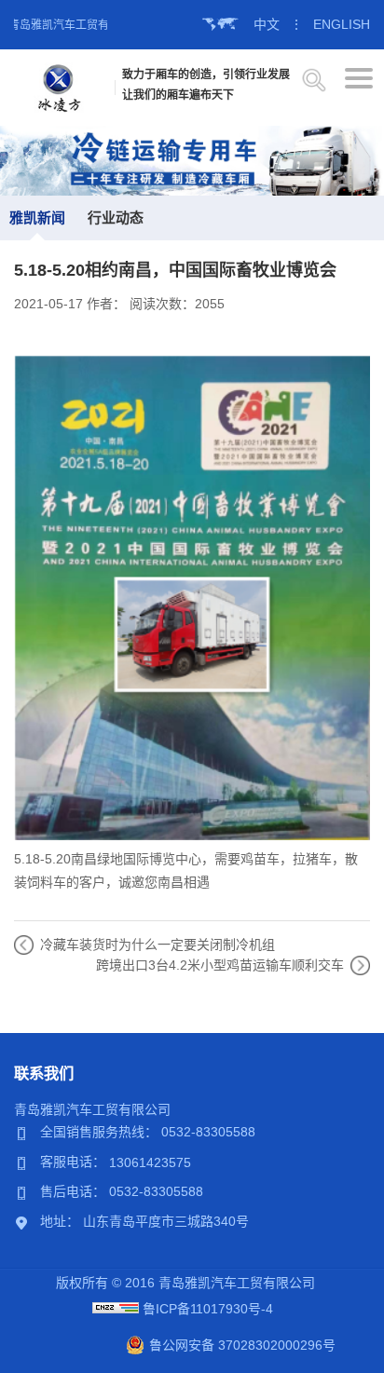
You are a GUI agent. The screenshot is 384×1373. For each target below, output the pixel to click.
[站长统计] (115, 1308)
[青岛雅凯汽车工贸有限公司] (59, 87)
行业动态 (116, 217)
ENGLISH (341, 24)
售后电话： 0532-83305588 (121, 1191)
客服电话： (74, 1161)
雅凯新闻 (37, 217)
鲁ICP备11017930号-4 (208, 1308)
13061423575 (150, 1161)
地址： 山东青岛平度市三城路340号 (144, 1221)
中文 (267, 24)
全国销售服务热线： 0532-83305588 (147, 1131)
